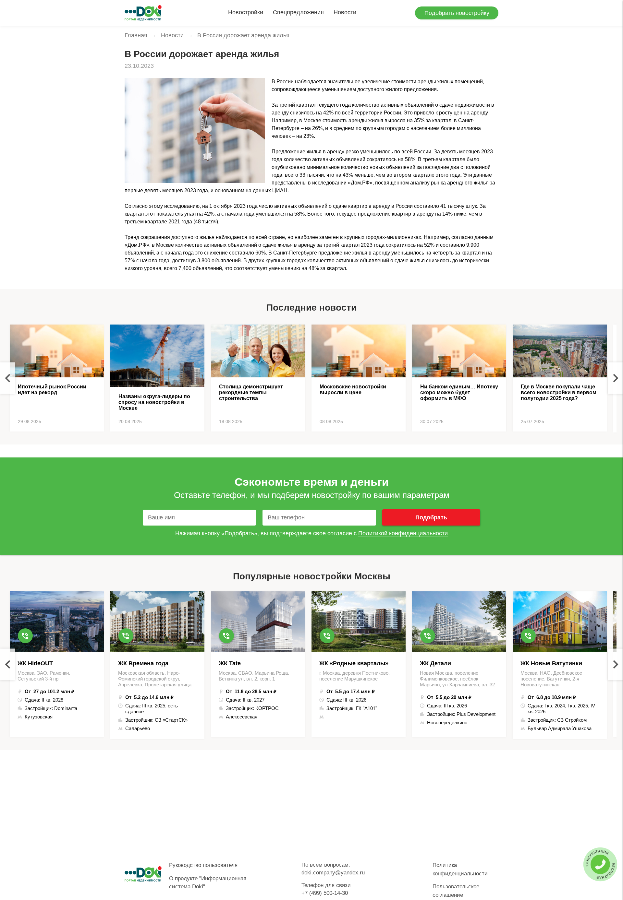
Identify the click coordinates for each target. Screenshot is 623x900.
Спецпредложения (298, 12)
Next (615, 378)
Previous (7, 378)
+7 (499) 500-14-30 (324, 893)
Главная (136, 35)
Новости (345, 12)
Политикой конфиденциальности (403, 533)
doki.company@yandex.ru (333, 873)
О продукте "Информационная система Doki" (207, 882)
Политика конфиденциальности (460, 869)
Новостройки (245, 12)
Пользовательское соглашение (456, 890)
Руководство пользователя (203, 865)
